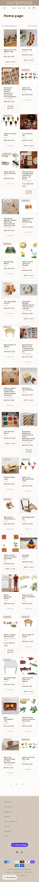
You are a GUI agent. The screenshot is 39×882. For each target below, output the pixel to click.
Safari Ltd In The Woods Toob (10, 50)
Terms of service (20, 875)
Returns (7, 817)
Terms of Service (10, 821)
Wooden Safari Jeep (9, 478)
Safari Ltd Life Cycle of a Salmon (27, 679)
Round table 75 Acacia (28, 635)
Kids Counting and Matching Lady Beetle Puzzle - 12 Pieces (27, 175)
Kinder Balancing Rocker (7, 596)
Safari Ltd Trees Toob (10, 134)
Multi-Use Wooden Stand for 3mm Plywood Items (9, 760)
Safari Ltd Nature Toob (27, 89)
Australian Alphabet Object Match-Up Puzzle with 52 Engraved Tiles (10, 222)
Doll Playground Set (28, 518)
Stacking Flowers (25, 556)
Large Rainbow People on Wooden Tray (27, 220)
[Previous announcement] (4, 2)
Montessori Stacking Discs (9, 518)
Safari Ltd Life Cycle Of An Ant (10, 172)
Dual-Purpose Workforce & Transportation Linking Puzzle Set (28, 348)
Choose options (10, 107)
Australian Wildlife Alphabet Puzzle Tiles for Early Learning (28, 305)
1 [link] (10, 784)
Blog (6, 836)
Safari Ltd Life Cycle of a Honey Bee (28, 596)
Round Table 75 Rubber (10, 346)
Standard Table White (10, 678)
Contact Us (8, 807)
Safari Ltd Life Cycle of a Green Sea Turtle (28, 719)
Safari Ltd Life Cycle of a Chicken (27, 263)
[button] (4, 8)
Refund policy (17, 872)
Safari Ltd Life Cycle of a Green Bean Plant (10, 557)
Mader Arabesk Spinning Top (10, 635)
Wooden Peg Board (8, 262)
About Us (7, 802)
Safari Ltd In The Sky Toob (28, 758)
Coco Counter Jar (27, 134)
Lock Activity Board (9, 432)
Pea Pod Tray (27, 50)
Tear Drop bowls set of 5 (10, 302)
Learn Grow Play (19, 869)
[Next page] (28, 784)
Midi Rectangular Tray (8, 719)
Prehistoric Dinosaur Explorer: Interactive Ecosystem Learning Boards (10, 92)
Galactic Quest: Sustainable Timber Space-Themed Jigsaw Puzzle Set (10, 391)
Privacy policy (28, 872)
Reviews (7, 826)
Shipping (7, 812)
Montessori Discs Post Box (27, 389)
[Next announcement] (35, 2)
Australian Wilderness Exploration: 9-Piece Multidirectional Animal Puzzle (28, 436)
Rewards (7, 831)
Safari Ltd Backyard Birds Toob (28, 479)
